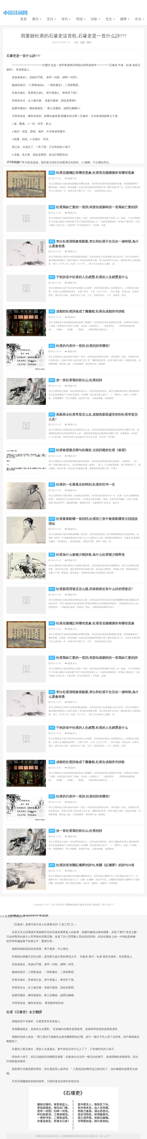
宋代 (65, 19)
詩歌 (94, 19)
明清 (80, 19)
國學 (124, 19)
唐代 (35, 19)
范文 (109, 19)
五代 (50, 19)
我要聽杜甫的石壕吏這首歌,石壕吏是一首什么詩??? (73, 35)
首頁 (23, 19)
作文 (138, 19)
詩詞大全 (15, 13)
